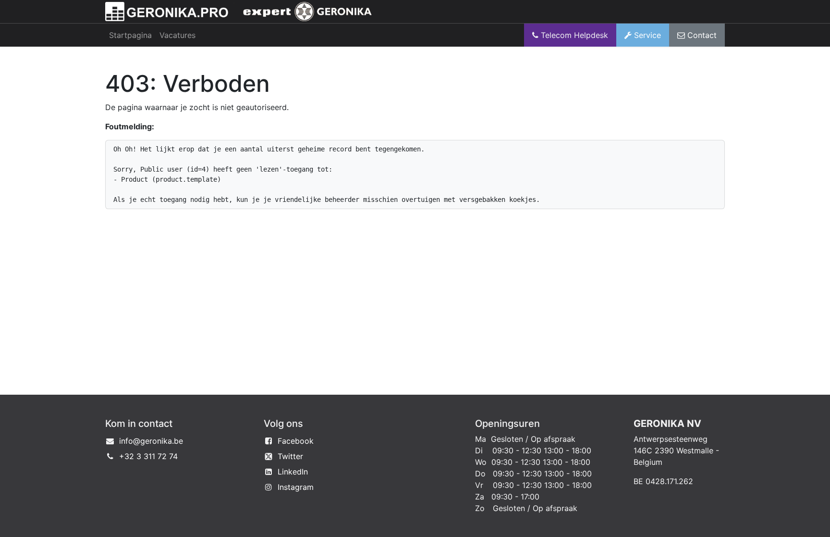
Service (646, 35)
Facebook (296, 441)
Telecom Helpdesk (573, 35)
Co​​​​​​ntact (701, 35)
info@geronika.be (151, 441)
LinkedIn (293, 471)
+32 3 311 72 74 (148, 456)
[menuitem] (130, 35)
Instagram (296, 487)
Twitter (290, 456)
